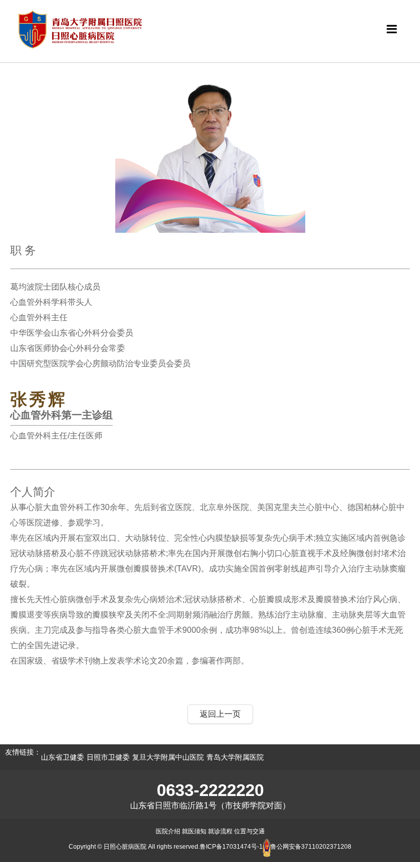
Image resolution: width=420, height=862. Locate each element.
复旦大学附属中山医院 (168, 757)
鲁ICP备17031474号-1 (231, 846)
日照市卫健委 (108, 757)
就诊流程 (220, 831)
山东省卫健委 (62, 757)
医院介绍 (168, 831)
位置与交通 (249, 831)
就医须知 (194, 831)
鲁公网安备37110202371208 (310, 846)
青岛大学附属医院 (235, 757)
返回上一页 (220, 714)
